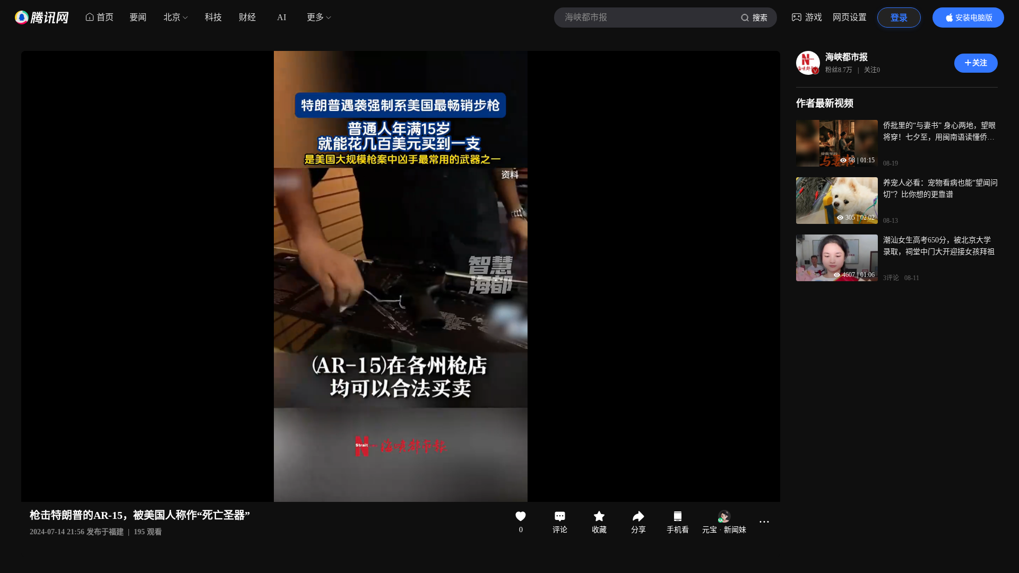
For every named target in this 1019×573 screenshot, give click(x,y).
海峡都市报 (846, 57)
